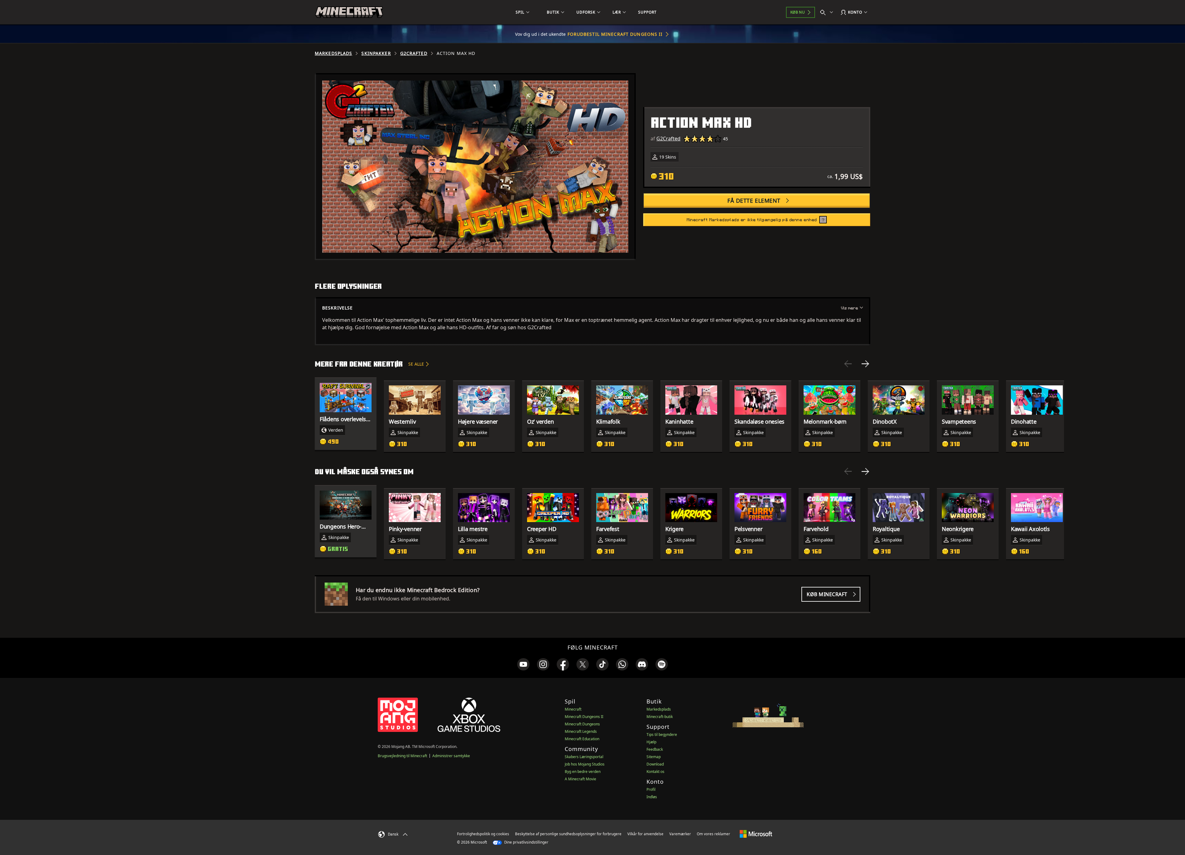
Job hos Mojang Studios (585, 764)
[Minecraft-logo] (349, 12)
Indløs (652, 796)
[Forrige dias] (848, 363)
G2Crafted (413, 53)
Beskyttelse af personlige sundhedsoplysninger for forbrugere (568, 834)
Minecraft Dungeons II (584, 716)
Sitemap (654, 756)
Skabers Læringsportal (584, 756)
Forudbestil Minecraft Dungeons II (615, 34)
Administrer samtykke (451, 756)
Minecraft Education (582, 738)
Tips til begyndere (662, 734)
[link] (523, 664)
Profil (651, 789)
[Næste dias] (865, 363)
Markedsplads (333, 53)
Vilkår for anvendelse (645, 834)
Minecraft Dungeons (582, 724)
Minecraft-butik (660, 716)
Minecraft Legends (581, 731)
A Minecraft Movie (580, 779)
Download (655, 764)
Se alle (416, 364)
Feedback (655, 749)
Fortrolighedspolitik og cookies (483, 834)
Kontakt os (655, 771)
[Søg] (828, 12)
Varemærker (680, 834)
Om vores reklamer (713, 834)
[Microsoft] (756, 834)
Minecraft (573, 709)
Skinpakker (376, 53)
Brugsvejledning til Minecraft (402, 756)
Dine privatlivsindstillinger (525, 842)
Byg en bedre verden (583, 771)
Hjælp (651, 742)
